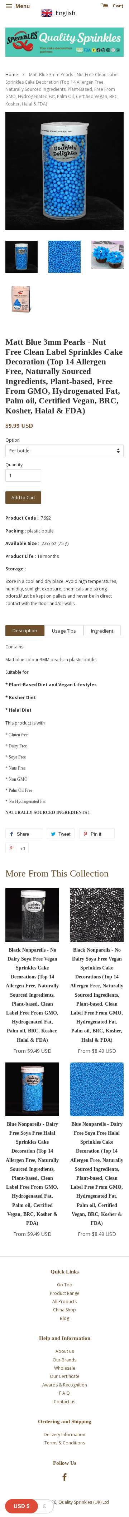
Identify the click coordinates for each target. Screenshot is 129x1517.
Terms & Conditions (64, 1443)
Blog (64, 1318)
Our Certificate (65, 1376)
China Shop (64, 1310)
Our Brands (64, 1360)
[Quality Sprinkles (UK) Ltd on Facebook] (64, 1479)
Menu (22, 6)
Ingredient (102, 631)
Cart (117, 6)
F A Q (64, 1393)
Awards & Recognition (64, 1385)
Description (25, 630)
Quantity (14, 465)
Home (11, 75)
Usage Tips (64, 631)
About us (65, 1351)
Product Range (65, 1293)
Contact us (64, 1402)
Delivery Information (64, 1435)
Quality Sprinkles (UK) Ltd (83, 1502)
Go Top (64, 1285)
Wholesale (64, 1368)
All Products (64, 1301)
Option (12, 440)
